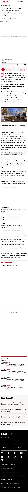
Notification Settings (7, 475)
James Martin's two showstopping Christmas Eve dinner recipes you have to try (13, 417)
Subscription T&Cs (20, 444)
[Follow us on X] (17, 453)
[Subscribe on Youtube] (4, 457)
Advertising (4, 444)
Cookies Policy (13, 464)
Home (3, 5)
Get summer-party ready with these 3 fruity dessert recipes (13, 423)
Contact (3, 447)
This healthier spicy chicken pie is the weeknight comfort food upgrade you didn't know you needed (16, 373)
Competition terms (19, 475)
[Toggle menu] (1, 1)
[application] (14, 114)
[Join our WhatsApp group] (4, 460)
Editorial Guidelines (7, 479)
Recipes (15, 265)
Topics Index (18, 447)
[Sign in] (24, 1)
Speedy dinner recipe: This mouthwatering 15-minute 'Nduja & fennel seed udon (16, 388)
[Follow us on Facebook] (11, 453)
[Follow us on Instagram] (4, 453)
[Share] (25, 65)
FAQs (16, 440)
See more (3, 360)
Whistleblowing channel (8, 472)
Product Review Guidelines (14, 487)
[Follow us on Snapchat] (11, 457)
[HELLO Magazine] (5, 2)
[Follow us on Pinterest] (17, 457)
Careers (3, 487)
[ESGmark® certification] (10, 433)
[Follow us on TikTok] (23, 453)
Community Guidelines (7, 468)
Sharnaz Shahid (8, 59)
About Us (3, 440)
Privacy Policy (21, 472)
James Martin (8, 73)
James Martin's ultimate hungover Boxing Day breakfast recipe (13, 410)
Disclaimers (4, 464)
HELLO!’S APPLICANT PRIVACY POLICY (10, 483)
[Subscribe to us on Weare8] (23, 457)
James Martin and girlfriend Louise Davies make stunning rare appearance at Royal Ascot (13, 147)
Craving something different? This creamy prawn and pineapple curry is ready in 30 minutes (16, 381)
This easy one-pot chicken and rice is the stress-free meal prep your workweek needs (16, 365)
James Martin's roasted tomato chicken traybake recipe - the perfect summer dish (12, 86)
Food (8, 5)
